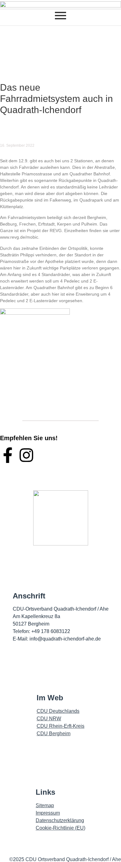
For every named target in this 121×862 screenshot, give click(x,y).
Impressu (46, 813)
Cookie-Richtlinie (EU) (60, 828)
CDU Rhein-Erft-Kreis (60, 726)
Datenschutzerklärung (60, 820)
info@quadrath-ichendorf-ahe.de (65, 638)
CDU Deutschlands (58, 711)
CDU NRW (49, 718)
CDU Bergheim (53, 733)
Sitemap (45, 805)
